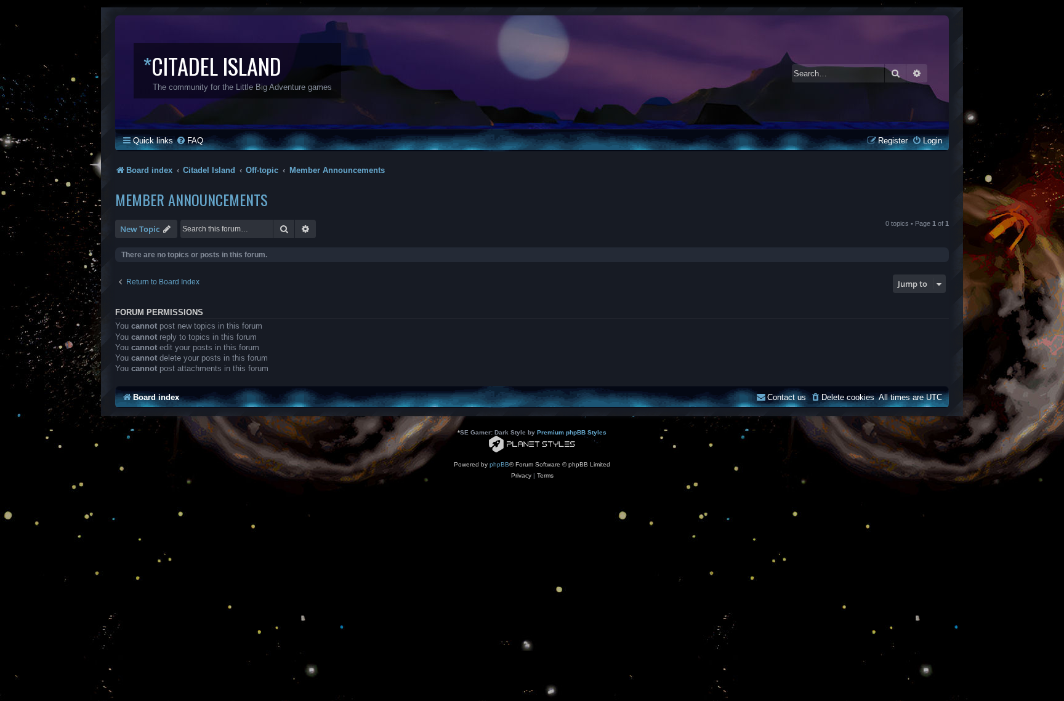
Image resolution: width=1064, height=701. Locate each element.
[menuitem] (189, 141)
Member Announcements (191, 199)
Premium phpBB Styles (572, 432)
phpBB (499, 464)
